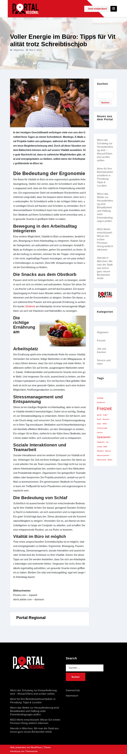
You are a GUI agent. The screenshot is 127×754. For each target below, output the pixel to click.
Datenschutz (73, 690)
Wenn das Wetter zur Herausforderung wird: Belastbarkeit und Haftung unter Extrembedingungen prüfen (105, 207)
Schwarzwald (102, 428)
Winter (109, 460)
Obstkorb (30, 306)
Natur (99, 424)
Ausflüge (100, 398)
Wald (105, 447)
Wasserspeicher (103, 455)
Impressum (72, 695)
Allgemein (19, 50)
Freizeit (101, 340)
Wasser (108, 451)
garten (99, 415)
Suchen (102, 83)
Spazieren (104, 437)
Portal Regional (31, 617)
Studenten (101, 442)
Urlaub (99, 447)
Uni (107, 442)
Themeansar (31, 751)
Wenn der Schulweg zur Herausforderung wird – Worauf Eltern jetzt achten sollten (105, 150)
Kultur (105, 415)
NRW (105, 424)
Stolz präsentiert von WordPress (26, 747)
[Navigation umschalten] (113, 9)
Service (100, 432)
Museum (106, 419)
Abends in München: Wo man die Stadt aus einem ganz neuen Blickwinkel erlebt (105, 268)
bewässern (101, 402)
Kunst (99, 419)
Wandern (100, 451)
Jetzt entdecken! (97, 8)
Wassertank (101, 460)
